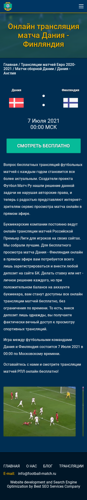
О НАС (31, 466)
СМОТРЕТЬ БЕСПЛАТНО (43, 146)
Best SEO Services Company (57, 486)
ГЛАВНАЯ (11, 466)
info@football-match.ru (37, 473)
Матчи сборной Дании (34, 69)
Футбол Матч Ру (17, 185)
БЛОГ (48, 466)
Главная (10, 64)
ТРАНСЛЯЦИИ (71, 466)
